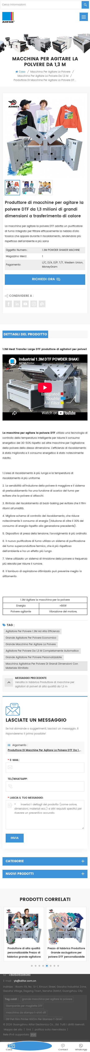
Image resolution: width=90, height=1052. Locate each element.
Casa (22, 72)
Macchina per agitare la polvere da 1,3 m (43, 76)
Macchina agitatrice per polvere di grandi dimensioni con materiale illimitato (42, 666)
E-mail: (13, 760)
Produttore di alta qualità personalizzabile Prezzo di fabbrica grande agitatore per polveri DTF (24, 953)
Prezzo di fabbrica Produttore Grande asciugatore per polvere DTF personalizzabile (66, 953)
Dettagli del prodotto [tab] (25, 334)
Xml (28, 1030)
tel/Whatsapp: (18, 779)
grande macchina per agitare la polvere (31, 644)
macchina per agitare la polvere (50, 72)
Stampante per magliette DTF (24, 1006)
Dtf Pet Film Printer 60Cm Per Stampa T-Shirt (34, 1019)
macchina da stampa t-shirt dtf (26, 1013)
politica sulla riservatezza (50, 1030)
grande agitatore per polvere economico (31, 638)
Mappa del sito (13, 1030)
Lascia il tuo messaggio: (26, 798)
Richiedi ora (43, 279)
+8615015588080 (20, 975)
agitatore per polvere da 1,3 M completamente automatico (42, 651)
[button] (32, 966)
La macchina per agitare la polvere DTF (29, 433)
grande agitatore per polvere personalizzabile (34, 657)
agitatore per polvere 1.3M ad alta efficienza (32, 631)
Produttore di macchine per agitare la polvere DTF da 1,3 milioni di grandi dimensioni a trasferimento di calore (45, 750)
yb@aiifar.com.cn (25, 981)
